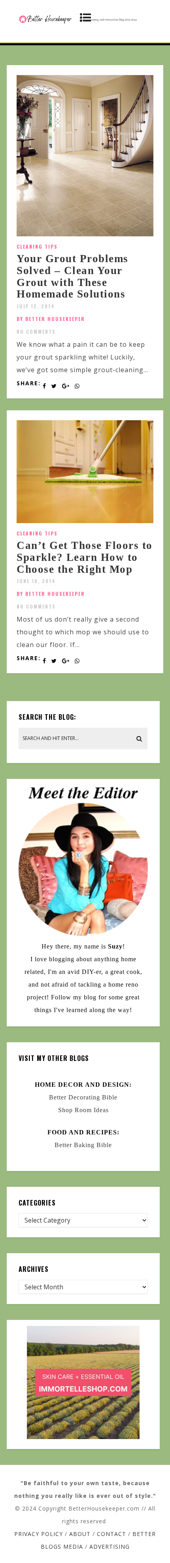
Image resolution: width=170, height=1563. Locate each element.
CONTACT (111, 1534)
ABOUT (80, 1534)
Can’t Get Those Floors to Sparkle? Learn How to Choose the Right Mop (85, 557)
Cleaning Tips (37, 246)
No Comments (36, 331)
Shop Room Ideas (83, 1110)
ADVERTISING (109, 1546)
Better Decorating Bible (83, 1097)
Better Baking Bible (83, 1145)
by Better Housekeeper (51, 318)
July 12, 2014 (36, 306)
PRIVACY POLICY (38, 1534)
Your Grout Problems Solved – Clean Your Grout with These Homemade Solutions (72, 276)
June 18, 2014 (36, 581)
